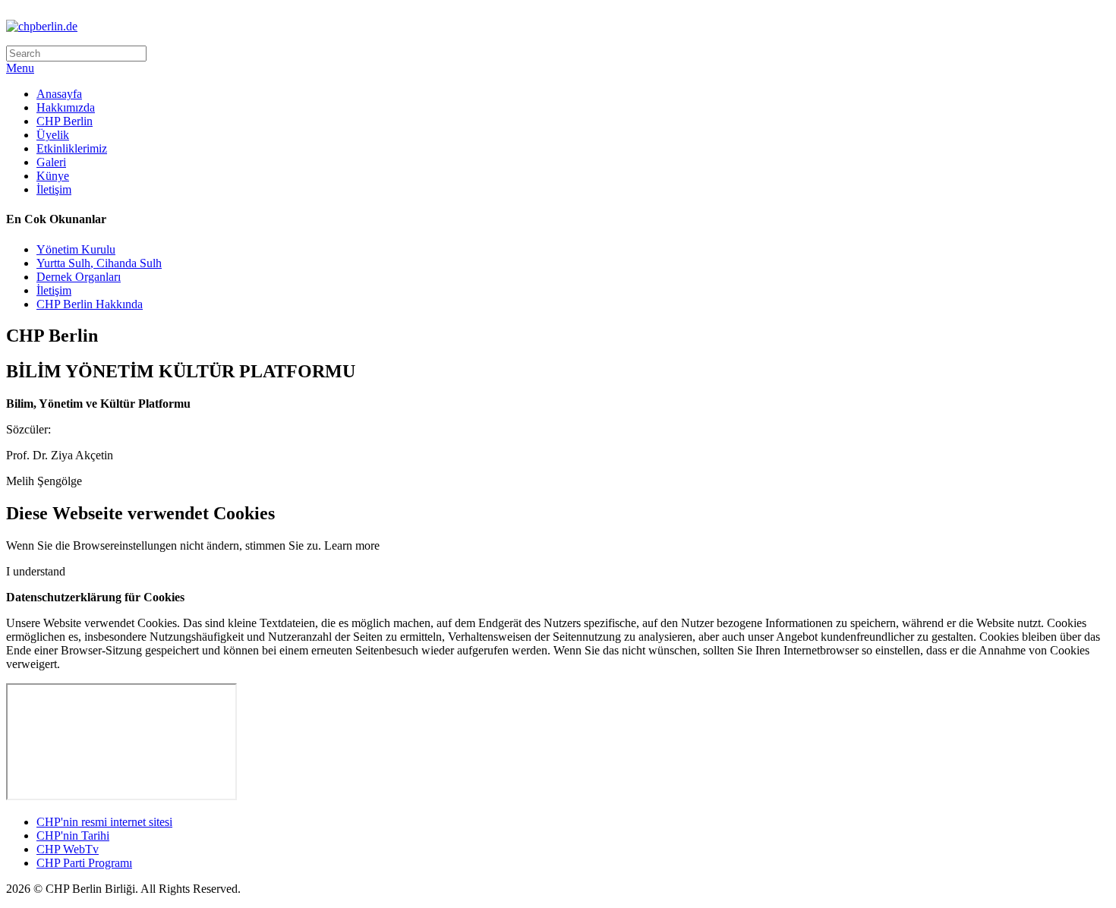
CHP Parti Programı (84, 862)
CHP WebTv (67, 849)
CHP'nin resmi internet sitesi (104, 821)
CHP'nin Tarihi (72, 835)
